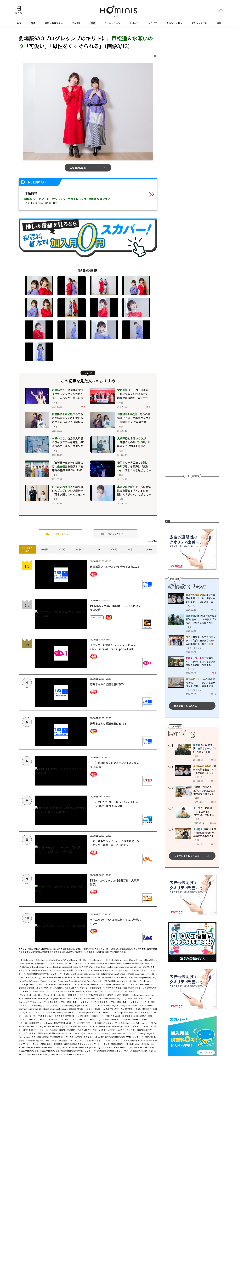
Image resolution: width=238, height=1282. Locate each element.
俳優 (33, 23)
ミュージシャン (112, 23)
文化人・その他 (199, 23)
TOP (19, 23)
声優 (93, 23)
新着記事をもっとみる (185, 705)
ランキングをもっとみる (186, 855)
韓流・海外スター (54, 23)
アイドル (76, 23)
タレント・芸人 (174, 23)
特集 (219, 23)
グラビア (152, 23)
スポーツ (134, 23)
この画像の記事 (78, 167)
